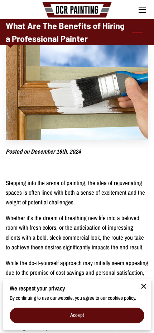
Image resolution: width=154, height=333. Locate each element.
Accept (77, 315)
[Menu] (142, 10)
